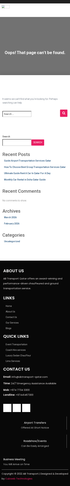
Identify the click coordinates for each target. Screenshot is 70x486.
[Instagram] (17, 408)
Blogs (8, 328)
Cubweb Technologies (18, 478)
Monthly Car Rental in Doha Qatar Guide (25, 179)
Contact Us (11, 317)
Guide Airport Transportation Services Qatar (27, 160)
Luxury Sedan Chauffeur (18, 355)
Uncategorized (12, 241)
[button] (52, 10)
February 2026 (11, 223)
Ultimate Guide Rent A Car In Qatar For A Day (27, 173)
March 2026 (10, 217)
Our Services (12, 322)
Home (9, 306)
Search (6, 136)
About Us (10, 311)
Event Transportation (16, 344)
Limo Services (13, 361)
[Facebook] (7, 408)
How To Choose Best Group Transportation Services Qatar (35, 167)
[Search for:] (31, 116)
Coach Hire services (16, 350)
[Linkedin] (26, 408)
